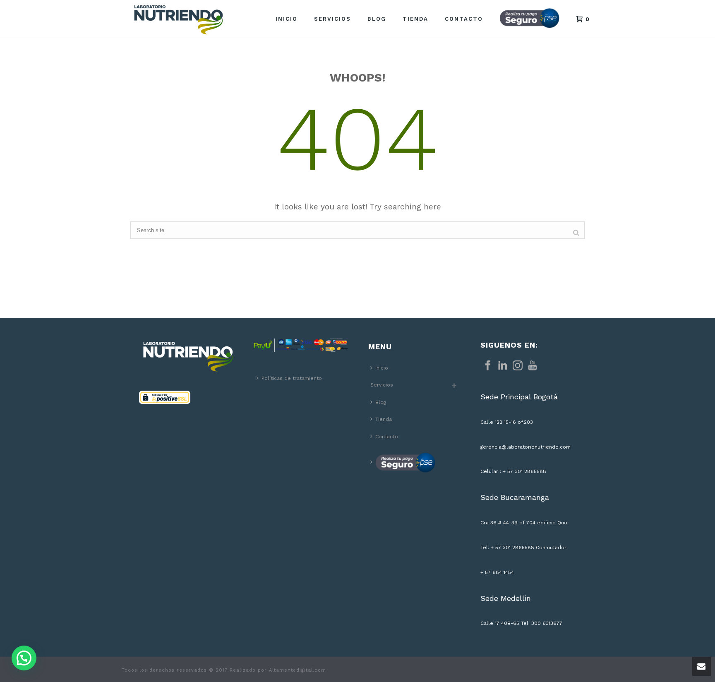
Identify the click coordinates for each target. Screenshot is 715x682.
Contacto (464, 19)
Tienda (415, 19)
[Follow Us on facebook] (488, 365)
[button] (24, 658)
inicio (287, 19)
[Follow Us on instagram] (518, 365)
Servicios (332, 19)
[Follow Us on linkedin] (503, 365)
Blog (376, 19)
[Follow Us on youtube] (532, 365)
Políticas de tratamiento (292, 378)
